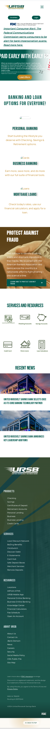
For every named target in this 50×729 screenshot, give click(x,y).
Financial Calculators (16, 609)
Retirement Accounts (17, 509)
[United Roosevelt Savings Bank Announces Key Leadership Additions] (25, 427)
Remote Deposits (15, 570)
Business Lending (15, 520)
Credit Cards (13, 523)
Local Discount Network (18, 541)
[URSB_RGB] (14, 6)
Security (11, 652)
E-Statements (13, 555)
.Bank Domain (13, 641)
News (9, 644)
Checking (11, 498)
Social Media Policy (16, 655)
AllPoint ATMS (13, 591)
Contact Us (12, 637)
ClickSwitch (12, 548)
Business (11, 516)
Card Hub (11, 559)
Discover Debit (14, 552)
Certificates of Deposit (17, 505)
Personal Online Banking (18, 598)
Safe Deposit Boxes (16, 563)
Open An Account (15, 616)
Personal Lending (15, 513)
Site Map (11, 662)
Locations (11, 587)
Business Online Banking (18, 602)
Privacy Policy (12, 689)
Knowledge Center (16, 605)
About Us (11, 633)
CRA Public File (14, 659)
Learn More (25, 77)
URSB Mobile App (15, 594)
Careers (10, 648)
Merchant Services (15, 566)
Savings (10, 502)
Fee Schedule (13, 612)
